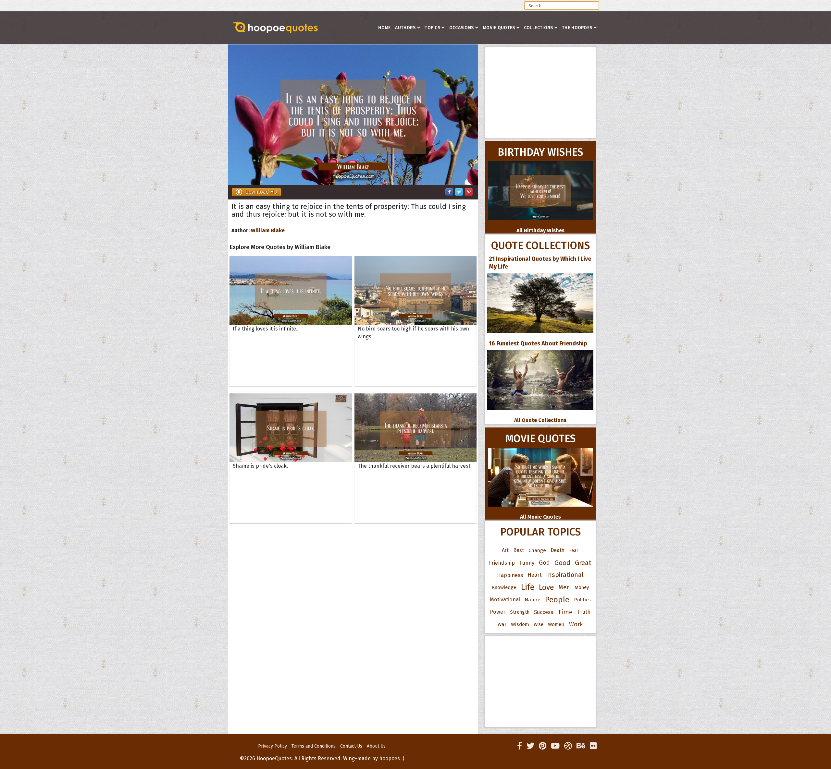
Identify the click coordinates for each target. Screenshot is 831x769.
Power (497, 612)
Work (576, 624)
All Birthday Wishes (540, 230)
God (544, 562)
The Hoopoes (577, 27)
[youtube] (555, 746)
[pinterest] (542, 746)
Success (543, 612)
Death (557, 550)
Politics (582, 600)
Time (565, 612)
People (557, 600)
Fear (573, 550)
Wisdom (520, 624)
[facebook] (519, 746)
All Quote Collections (540, 420)
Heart (534, 575)
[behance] (581, 746)
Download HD (261, 192)
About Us (376, 746)
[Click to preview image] (353, 114)
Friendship (502, 562)
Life (527, 587)
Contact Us (351, 746)
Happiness (510, 575)
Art (505, 550)
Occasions (461, 27)
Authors (405, 27)
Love (546, 587)
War (502, 624)
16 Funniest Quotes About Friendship (538, 343)
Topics (432, 27)
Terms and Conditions (313, 746)
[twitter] (530, 746)
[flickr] (593, 746)
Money (582, 587)
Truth (583, 612)
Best (518, 550)
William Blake (268, 230)
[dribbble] (568, 746)
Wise (538, 624)
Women (556, 624)
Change (537, 550)
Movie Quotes (499, 27)
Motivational (505, 599)
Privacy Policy (272, 746)
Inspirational (565, 575)
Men (564, 587)
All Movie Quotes (540, 517)
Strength (519, 612)
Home (384, 27)
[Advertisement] (540, 92)
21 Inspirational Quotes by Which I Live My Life (540, 262)
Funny (526, 562)
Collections (538, 27)
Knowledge (504, 587)
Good (562, 563)
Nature (532, 599)
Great (583, 563)
